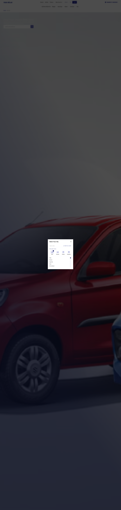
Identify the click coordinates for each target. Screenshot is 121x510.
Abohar (50, 259)
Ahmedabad (51, 265)
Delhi (50, 257)
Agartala (51, 261)
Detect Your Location (67, 245)
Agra (50, 263)
